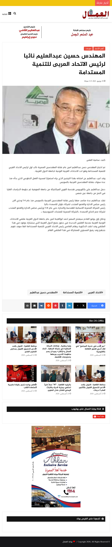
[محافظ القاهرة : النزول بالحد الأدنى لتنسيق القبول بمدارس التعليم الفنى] (22, 334)
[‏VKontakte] (41, 306)
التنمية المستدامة (72, 292)
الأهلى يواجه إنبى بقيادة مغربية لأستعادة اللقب (22, 386)
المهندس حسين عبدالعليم (43, 292)
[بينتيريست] (55, 306)
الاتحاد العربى (95, 292)
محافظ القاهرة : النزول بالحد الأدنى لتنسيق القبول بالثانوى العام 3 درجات (92, 387)
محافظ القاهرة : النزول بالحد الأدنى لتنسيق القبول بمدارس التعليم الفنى (23, 348)
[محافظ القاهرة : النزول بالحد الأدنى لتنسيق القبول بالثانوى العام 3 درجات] (90, 373)
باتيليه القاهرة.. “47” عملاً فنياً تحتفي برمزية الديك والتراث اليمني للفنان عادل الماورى (57, 387)
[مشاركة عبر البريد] (34, 306)
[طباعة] (27, 306)
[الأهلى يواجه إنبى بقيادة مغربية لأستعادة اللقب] (22, 373)
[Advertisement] (56, 264)
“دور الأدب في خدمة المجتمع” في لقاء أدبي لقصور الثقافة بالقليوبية (90, 348)
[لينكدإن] (69, 306)
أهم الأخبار (99, 48)
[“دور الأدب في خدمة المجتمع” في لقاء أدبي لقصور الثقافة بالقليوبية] (90, 334)
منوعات (88, 48)
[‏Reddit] (48, 306)
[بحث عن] (14, 15)
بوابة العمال (67, 542)
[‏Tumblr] (62, 306)
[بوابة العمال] (96, 14)
